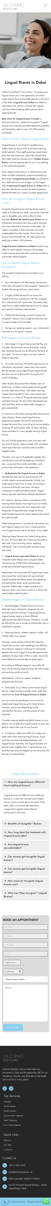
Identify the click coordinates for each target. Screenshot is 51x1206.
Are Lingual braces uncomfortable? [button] (16, 846)
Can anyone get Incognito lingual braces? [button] (24, 858)
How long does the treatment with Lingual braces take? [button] (25, 834)
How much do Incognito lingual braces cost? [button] (23, 882)
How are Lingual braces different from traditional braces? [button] (24, 783)
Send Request (13, 1027)
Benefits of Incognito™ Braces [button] (24, 823)
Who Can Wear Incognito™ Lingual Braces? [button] (25, 894)
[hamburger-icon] (46, 6)
